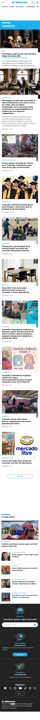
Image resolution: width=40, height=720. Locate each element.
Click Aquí (20, 654)
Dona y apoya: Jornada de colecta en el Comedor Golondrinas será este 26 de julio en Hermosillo (17, 165)
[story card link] (20, 41)
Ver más (20, 476)
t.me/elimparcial (20, 674)
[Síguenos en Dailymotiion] (35, 688)
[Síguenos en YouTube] (20, 688)
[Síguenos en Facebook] (5, 688)
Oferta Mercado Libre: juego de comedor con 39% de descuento (17, 462)
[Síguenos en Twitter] (10, 688)
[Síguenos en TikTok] (25, 688)
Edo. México (20, 6)
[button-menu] (2, 2)
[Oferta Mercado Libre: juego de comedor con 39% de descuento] (20, 445)
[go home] (20, 701)
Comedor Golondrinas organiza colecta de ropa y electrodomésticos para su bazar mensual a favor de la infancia (17, 379)
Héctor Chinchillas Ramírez (16, 58)
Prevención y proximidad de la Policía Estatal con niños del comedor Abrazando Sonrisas (16, 248)
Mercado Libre (7, 458)
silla (3, 51)
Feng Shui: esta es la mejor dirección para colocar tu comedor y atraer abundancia (15, 290)
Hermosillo (6, 202)
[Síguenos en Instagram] (15, 688)
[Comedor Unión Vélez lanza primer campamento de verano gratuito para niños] (20, 403)
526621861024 (20, 645)
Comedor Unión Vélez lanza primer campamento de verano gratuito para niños (16, 421)
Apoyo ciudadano (9, 160)
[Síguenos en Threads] (30, 688)
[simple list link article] (20, 530)
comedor (5, 243)
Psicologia (6, 97)
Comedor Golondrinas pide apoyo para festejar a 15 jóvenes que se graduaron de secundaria (17, 207)
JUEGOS (5, 6)
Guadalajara (30, 6)
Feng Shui (5, 285)
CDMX (12, 6)
